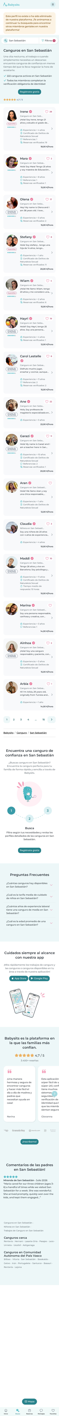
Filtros (49, 40)
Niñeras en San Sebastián (17, 1226)
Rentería (8, 1241)
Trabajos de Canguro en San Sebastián (24, 1230)
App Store (20, 978)
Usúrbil (17, 1245)
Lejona (18, 1267)
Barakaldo (43, 1259)
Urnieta (8, 1245)
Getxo (7, 1263)
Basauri (47, 1263)
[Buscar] (5, 40)
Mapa (31, 1401)
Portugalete (24, 1263)
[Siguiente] (52, 719)
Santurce (37, 1263)
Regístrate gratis (29, 91)
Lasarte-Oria (31, 1241)
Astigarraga (29, 1245)
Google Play (41, 978)
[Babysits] (11, 4)
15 (44, 719)
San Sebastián (28, 1259)
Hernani (19, 1241)
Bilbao (7, 1259)
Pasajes (43, 1241)
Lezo (51, 1241)
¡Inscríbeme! (29, 1141)
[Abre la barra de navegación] (53, 4)
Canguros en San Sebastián (18, 1223)
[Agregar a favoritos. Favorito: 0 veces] (50, 483)
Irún (14, 1263)
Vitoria (15, 1259)
